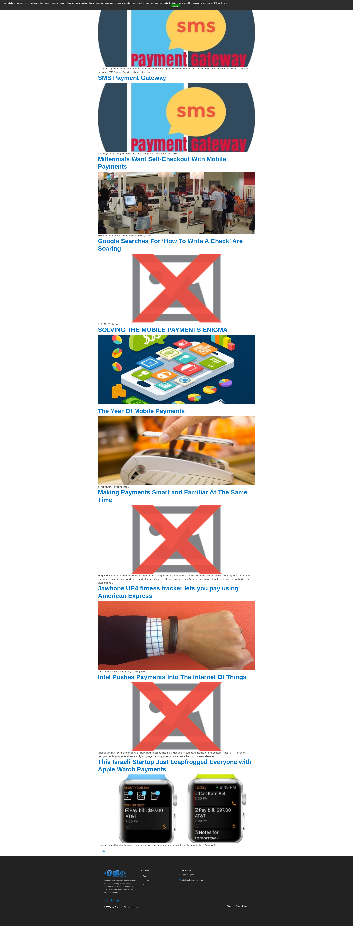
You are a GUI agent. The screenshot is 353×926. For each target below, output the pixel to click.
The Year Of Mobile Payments (141, 411)
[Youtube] (117, 900)
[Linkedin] (112, 900)
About (145, 884)
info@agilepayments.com (192, 880)
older (102, 851)
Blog (144, 876)
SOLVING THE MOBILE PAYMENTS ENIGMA (163, 329)
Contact (146, 880)
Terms (229, 906)
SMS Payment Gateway (132, 77)
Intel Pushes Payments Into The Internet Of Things (172, 677)
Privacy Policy (241, 906)
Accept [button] (175, 5)
